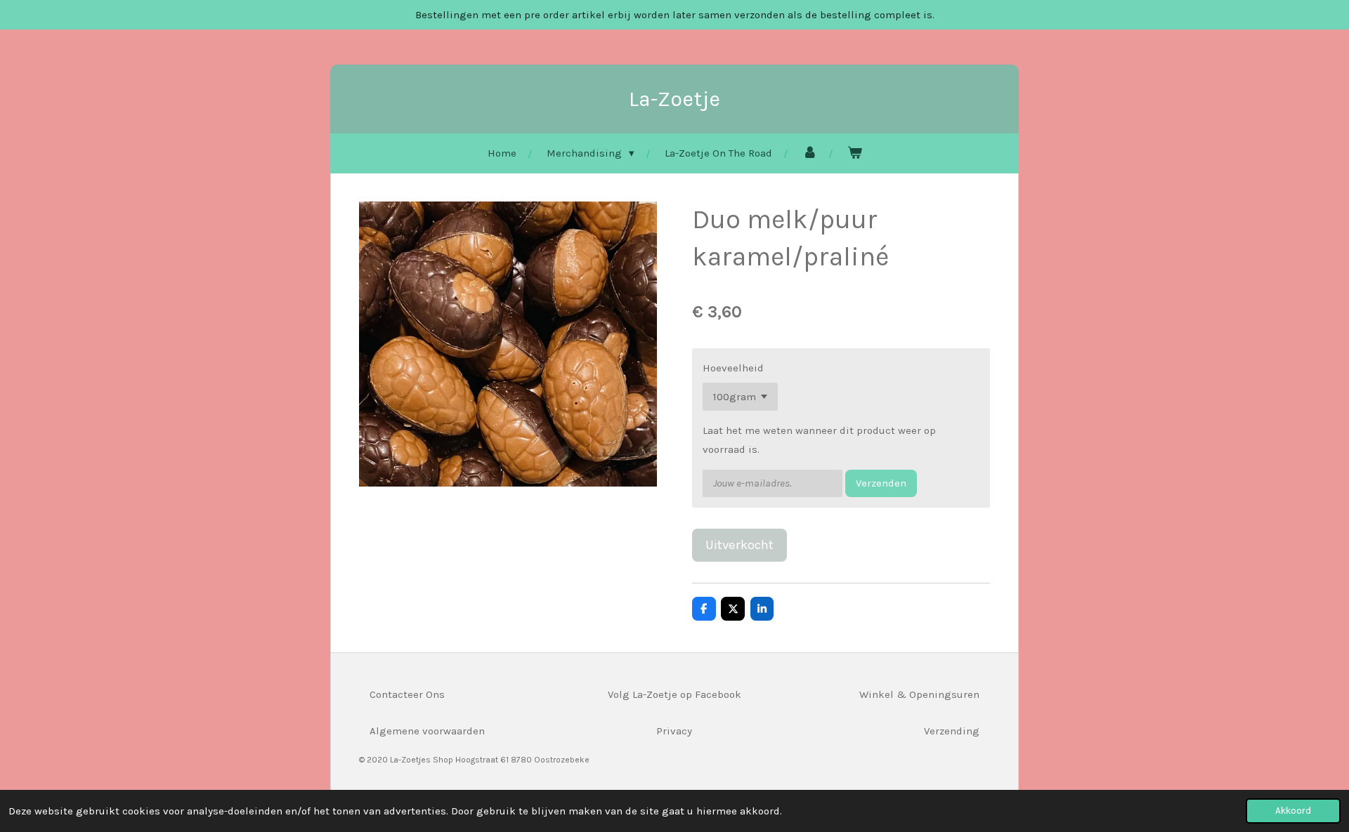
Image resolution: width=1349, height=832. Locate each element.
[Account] (810, 153)
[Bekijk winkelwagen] (855, 153)
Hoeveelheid (733, 368)
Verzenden (881, 483)
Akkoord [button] (1293, 810)
